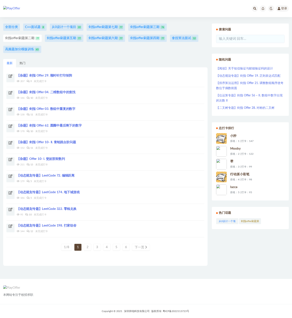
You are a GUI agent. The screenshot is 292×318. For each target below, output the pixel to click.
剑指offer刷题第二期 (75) (250, 222)
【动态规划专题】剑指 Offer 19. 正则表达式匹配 (248, 75)
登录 (284, 8)
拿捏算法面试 (184, 38)
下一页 (140, 247)
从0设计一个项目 (66, 27)
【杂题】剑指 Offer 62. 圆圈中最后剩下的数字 (49, 125)
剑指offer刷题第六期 (105, 38)
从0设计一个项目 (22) (227, 222)
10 (31, 98)
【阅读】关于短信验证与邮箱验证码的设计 (244, 68)
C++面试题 (34, 27)
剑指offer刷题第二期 (22, 38)
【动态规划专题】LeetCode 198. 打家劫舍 (47, 225)
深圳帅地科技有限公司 (137, 311)
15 (31, 164)
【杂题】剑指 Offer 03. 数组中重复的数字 (46, 108)
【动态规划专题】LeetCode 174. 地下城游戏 (48, 192)
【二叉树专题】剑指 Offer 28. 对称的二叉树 (245, 107)
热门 (22, 63)
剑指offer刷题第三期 (147, 27)
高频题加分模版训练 (21, 49)
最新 (10, 63)
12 (31, 231)
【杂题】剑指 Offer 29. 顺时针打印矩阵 (44, 75)
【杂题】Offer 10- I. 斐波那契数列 (41, 158)
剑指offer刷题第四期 (147, 38)
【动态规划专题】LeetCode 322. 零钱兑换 (47, 209)
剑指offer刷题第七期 (105, 27)
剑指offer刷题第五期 (64, 38)
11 (31, 114)
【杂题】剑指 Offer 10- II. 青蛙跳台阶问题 (46, 142)
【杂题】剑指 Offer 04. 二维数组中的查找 (46, 92)
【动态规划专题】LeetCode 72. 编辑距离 (46, 175)
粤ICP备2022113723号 (176, 311)
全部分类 (11, 27)
